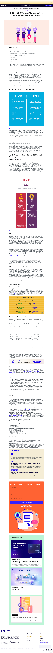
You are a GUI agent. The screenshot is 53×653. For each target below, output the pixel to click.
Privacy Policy (30, 506)
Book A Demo (48, 5)
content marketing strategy (27, 82)
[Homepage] (3, 5)
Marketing (26, 10)
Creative (28, 642)
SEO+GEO (29, 638)
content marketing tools (25, 409)
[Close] (51, 2)
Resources (30, 5)
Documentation (29, 633)
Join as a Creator (44, 642)
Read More (43, 1)
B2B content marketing (15, 255)
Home (14, 8)
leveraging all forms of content (15, 415)
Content (28, 640)
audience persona (13, 293)
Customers (42, 633)
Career (41, 640)
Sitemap (32, 648)
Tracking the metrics (14, 405)
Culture (41, 638)
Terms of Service (23, 506)
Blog (17, 8)
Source (10, 128)
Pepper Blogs (23, 5)
